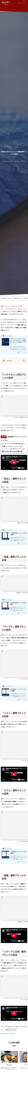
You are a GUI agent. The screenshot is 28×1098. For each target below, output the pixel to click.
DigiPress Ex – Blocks (16, 309)
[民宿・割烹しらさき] (6, 2)
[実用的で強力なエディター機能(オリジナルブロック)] (9, 1057)
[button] (23, 360)
